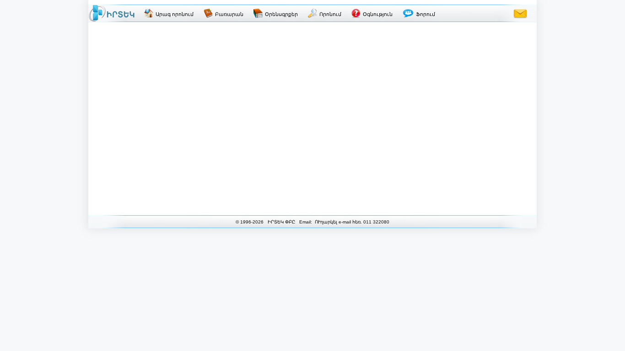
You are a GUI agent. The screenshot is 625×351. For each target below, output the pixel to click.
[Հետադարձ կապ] (520, 13)
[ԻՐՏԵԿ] (112, 13)
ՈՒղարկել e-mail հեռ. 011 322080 (351, 221)
